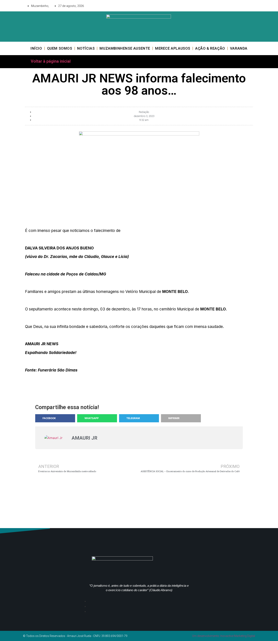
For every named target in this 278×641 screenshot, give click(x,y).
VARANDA (238, 48)
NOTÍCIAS (86, 48)
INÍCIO (36, 48)
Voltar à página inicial (51, 61)
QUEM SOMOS (59, 48)
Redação (144, 112)
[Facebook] (227, 5)
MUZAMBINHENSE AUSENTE (125, 48)
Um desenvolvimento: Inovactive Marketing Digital (223, 636)
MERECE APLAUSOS (172, 48)
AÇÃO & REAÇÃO (210, 48)
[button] (55, 418)
